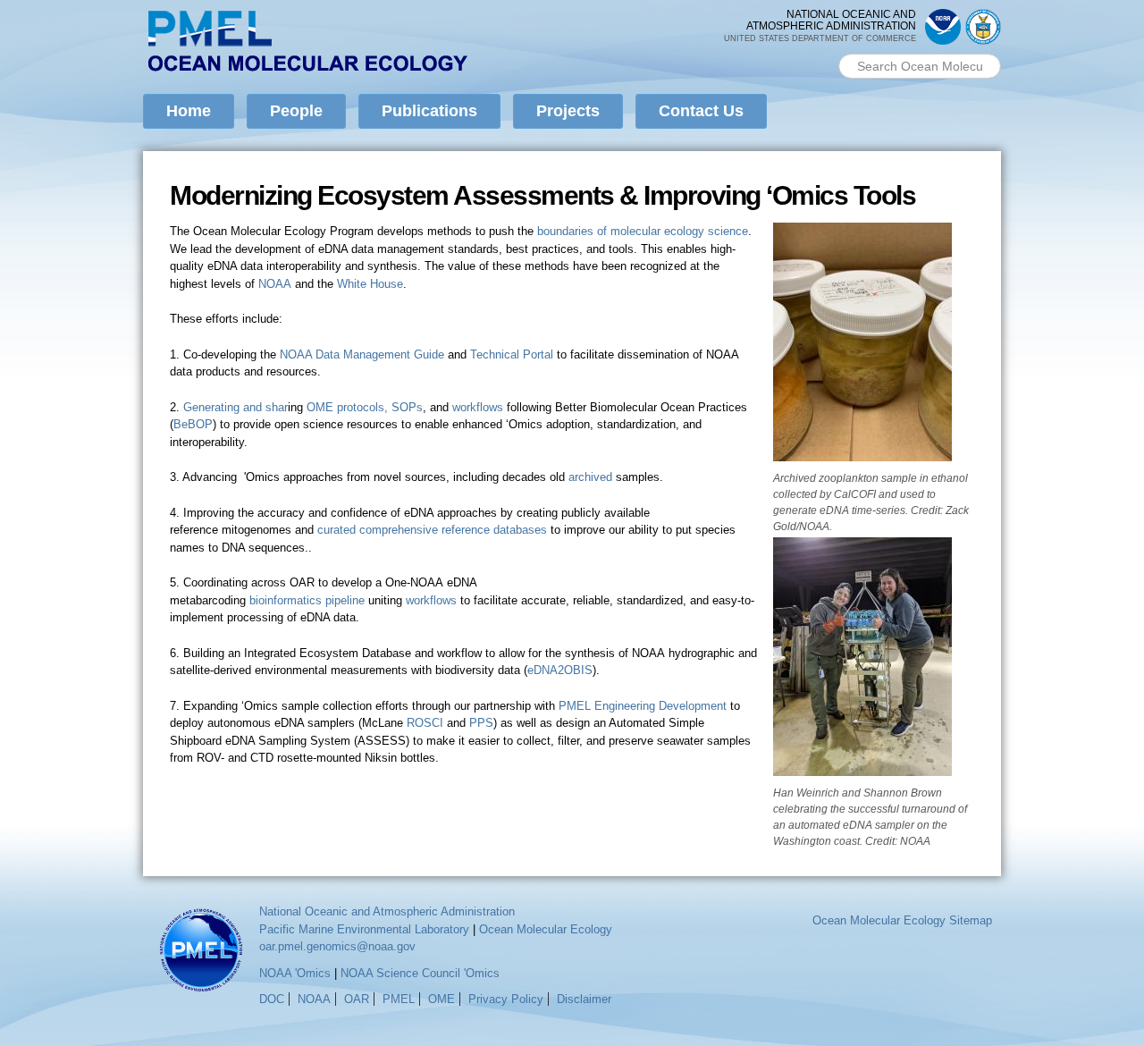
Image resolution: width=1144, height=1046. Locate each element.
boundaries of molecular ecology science (642, 231)
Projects (568, 111)
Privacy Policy (505, 999)
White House (370, 284)
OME (441, 999)
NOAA (274, 284)
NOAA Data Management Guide (362, 354)
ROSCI (427, 723)
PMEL (399, 999)
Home (188, 111)
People (296, 111)
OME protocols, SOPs (365, 407)
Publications (429, 111)
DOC (271, 999)
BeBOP (193, 424)
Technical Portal (511, 354)
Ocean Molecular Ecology (545, 929)
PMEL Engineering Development (643, 706)
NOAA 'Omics (295, 973)
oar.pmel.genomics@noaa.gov (337, 946)
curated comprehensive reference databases (432, 529)
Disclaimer (584, 999)
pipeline (345, 600)
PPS (481, 723)
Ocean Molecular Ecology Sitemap (902, 920)
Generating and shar (235, 407)
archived (592, 477)
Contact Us (701, 111)
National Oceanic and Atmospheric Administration (387, 911)
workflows (477, 407)
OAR (356, 999)
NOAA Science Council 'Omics (420, 973)
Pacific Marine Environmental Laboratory (364, 929)
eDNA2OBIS (560, 670)
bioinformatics (285, 600)
